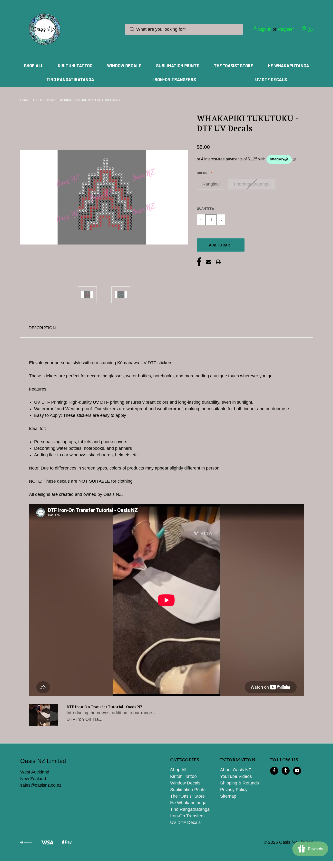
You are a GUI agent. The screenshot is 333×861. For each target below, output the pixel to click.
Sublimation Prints (177, 65)
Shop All (33, 65)
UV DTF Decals (271, 79)
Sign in (264, 29)
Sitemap (228, 796)
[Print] (218, 261)
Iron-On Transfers (174, 79)
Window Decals (124, 65)
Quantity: (205, 208)
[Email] (208, 261)
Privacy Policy (233, 789)
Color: (203, 173)
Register (286, 29)
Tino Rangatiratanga (70, 79)
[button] (166, 328)
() (309, 29)
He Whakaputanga (288, 65)
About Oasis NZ (235, 769)
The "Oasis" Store (233, 65)
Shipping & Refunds (239, 783)
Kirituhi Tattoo (75, 65)
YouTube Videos (236, 776)
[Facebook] (199, 261)
